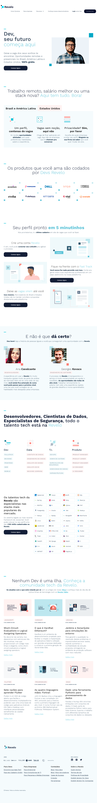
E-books (54, 778)
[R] (53, 505)
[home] (7, 6)
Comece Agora (15, 68)
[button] (40, 11)
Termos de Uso (76, 772)
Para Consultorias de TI (32, 772)
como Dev (77, 11)
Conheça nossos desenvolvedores (58, 11)
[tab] (21, 108)
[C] (82, 541)
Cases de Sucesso (57, 775)
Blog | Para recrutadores (60, 772)
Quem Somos (76, 770)
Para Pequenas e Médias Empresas (36, 775)
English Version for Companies (82, 781)
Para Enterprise (29, 770)
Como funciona (15, 11)
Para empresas (27, 11)
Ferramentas (55, 781)
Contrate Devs (90, 11)
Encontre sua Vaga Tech (12, 770)
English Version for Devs (80, 778)
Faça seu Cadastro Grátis (13, 772)
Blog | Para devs (57, 770)
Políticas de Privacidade (79, 775)
